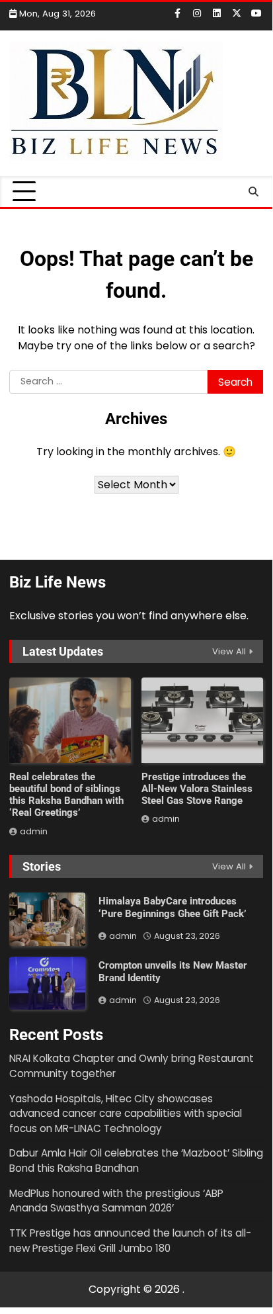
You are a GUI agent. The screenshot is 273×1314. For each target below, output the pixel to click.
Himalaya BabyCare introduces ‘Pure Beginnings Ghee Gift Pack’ (172, 907)
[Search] (253, 192)
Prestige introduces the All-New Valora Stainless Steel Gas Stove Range (197, 789)
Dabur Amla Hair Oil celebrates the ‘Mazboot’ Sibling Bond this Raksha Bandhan (136, 1160)
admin (34, 831)
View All (229, 651)
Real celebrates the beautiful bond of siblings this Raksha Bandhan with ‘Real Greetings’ (66, 794)
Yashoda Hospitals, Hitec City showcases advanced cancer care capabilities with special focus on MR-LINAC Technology (125, 1113)
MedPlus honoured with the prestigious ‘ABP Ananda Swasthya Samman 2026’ (116, 1200)
